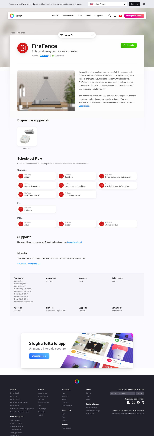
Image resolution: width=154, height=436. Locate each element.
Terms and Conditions (137, 413)
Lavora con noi (42, 393)
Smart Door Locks (16, 423)
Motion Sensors (15, 420)
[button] (107, 4)
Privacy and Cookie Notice (120, 413)
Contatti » (82, 311)
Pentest (64, 420)
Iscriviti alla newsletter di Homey (131, 389)
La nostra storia (43, 396)
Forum (64, 417)
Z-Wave (88, 393)
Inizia (63, 393)
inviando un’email (74, 242)
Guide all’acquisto (17, 416)
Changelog (65, 402)
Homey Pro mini (15, 399)
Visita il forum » (117, 311)
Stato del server (67, 406)
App (80, 16)
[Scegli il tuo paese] (120, 16)
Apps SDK (65, 396)
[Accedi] (115, 16)
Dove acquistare (43, 402)
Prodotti (54, 16)
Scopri (88, 16)
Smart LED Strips (15, 429)
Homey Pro (13, 396)
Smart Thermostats (16, 426)
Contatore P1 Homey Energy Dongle (22, 409)
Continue (134, 4)
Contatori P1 (90, 414)
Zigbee (88, 396)
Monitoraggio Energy (92, 411)
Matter (88, 399)
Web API (64, 399)
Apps (13, 33)
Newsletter (41, 412)
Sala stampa (42, 409)
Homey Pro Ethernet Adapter (19, 412)
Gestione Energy (91, 407)
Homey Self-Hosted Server (19, 402)
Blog (39, 406)
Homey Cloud (14, 393)
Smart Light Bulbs (16, 433)
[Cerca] (110, 16)
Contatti (40, 415)
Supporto (99, 16)
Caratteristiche (68, 16)
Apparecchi (17, 311)
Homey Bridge (14, 406)
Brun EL (115, 281)
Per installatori (66, 428)
